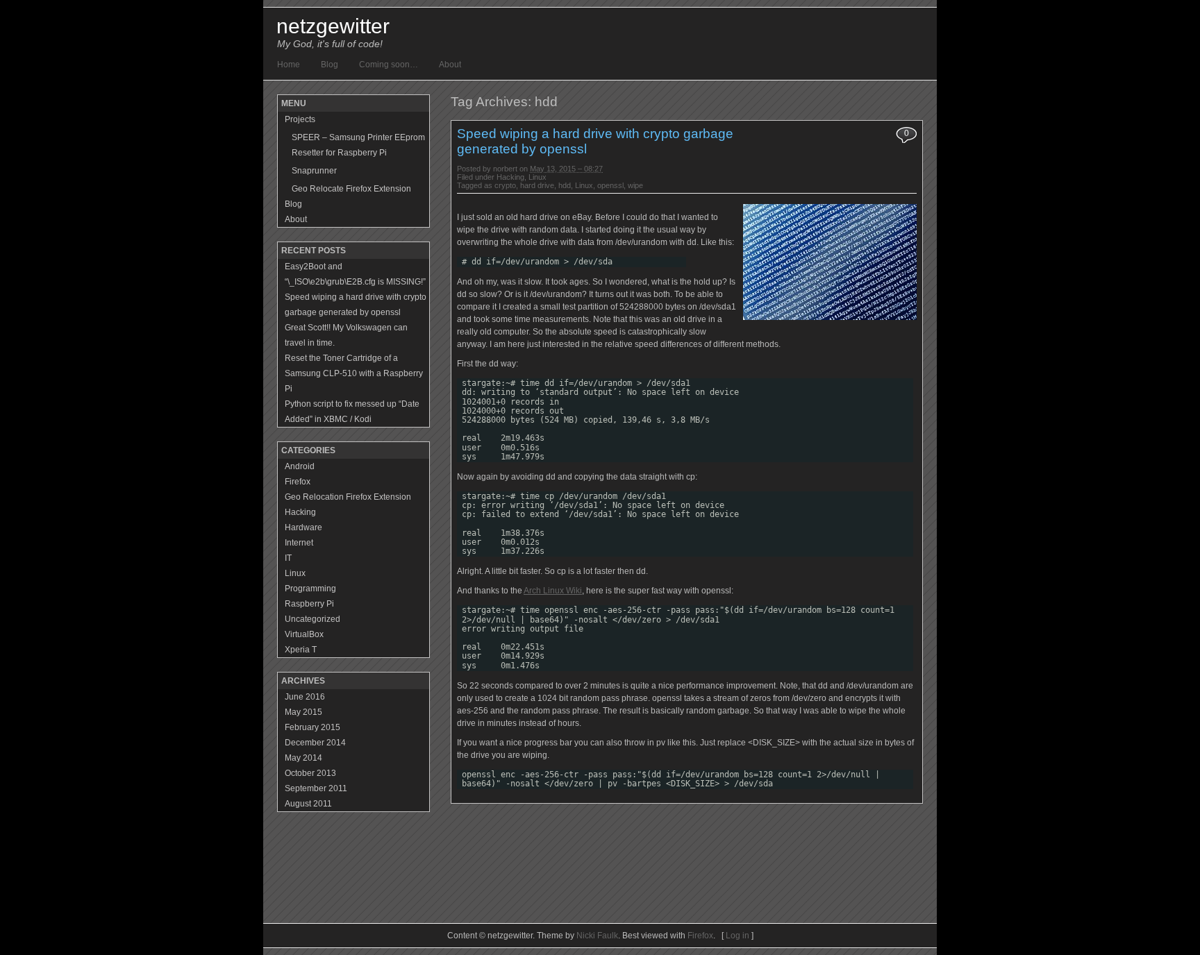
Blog (329, 64)
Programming (310, 588)
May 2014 (303, 758)
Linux (537, 177)
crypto (505, 185)
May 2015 (303, 712)
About (450, 64)
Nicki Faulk (597, 935)
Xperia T (301, 649)
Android (300, 466)
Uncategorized (312, 619)
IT (288, 558)
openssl (610, 185)
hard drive (537, 185)
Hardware (303, 527)
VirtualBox (304, 634)
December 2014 (315, 742)
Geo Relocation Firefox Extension (348, 497)
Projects (300, 119)
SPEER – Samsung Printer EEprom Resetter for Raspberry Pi (358, 145)
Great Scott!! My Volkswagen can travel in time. (346, 335)
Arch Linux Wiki (553, 590)
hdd (564, 185)
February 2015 (312, 727)
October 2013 (310, 773)
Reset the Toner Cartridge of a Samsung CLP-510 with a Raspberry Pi (354, 373)
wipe (635, 185)
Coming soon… (388, 64)
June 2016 (305, 697)
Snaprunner (314, 171)
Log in (737, 935)
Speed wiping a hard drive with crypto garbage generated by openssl (355, 304)
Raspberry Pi (309, 604)
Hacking (510, 177)
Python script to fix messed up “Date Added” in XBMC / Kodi (352, 411)
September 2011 (316, 788)
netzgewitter (333, 26)
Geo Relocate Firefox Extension (351, 189)
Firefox (297, 482)
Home (288, 64)
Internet (299, 543)
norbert (505, 168)
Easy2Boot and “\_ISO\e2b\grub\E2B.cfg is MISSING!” (355, 274)
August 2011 (308, 804)
